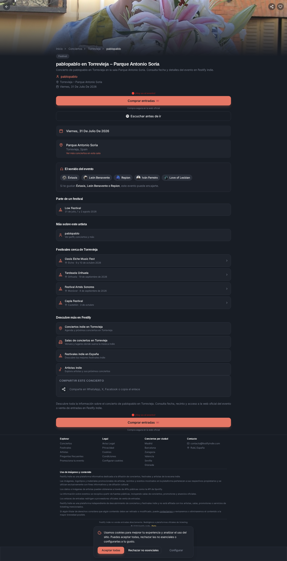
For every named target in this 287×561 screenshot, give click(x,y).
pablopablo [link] (113, 48)
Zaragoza (150, 452)
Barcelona (150, 447)
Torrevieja (94, 48)
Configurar (176, 550)
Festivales (65, 447)
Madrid (148, 443)
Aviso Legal (108, 443)
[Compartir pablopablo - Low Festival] (63, 389)
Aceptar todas (111, 550)
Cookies (106, 452)
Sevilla (148, 460)
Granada (149, 464)
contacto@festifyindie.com (205, 443)
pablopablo (69, 76)
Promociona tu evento (72, 460)
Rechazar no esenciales (143, 550)
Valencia (149, 456)
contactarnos (166, 511)
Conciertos (75, 48)
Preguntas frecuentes (71, 456)
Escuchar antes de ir (146, 116)
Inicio (59, 48)
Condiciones (109, 456)
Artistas (64, 452)
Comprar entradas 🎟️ (144, 101)
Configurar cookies (112, 460)
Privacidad (108, 447)
